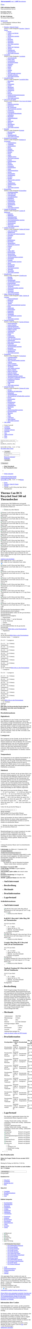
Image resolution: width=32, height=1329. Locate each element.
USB (9, 383)
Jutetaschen (11, 332)
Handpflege (11, 198)
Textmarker (11, 291)
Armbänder (11, 144)
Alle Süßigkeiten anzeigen (15, 315)
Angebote (7, 426)
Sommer (10, 70)
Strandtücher (11, 266)
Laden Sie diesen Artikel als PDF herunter (15, 1033)
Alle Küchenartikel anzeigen (15, 410)
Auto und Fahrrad (12, 231)
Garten (9, 247)
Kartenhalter (11, 84)
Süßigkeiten (11, 308)
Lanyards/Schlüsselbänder (15, 113)
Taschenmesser (12, 223)
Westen (9, 186)
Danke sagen (11, 59)
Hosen (9, 153)
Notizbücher (11, 90)
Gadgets (10, 362)
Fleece (9, 147)
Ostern (9, 68)
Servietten (10, 302)
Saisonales (10, 64)
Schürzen (6, 1218)
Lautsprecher (11, 380)
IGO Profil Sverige (13, 1250)
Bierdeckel (10, 300)
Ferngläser (10, 235)
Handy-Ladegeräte (13, 371)
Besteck (10, 400)
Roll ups (10, 93)
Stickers (10, 122)
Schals (9, 169)
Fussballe (10, 260)
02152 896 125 (5, 479)
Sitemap (6, 1273)
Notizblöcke (11, 88)
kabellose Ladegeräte (13, 374)
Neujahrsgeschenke (13, 62)
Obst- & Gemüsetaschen (14, 339)
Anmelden (7, 451)
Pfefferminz (11, 312)
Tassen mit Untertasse (13, 47)
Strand (9, 263)
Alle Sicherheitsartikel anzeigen (16, 220)
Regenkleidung (12, 167)
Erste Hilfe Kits (12, 193)
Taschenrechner (12, 96)
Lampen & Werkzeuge (10, 209)
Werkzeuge (11, 224)
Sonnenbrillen (11, 173)
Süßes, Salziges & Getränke (11, 294)
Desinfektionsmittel (13, 192)
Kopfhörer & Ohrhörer (14, 379)
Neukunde (7, 458)
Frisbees (10, 246)
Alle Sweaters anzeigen (14, 180)
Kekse (9, 306)
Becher (9, 31)
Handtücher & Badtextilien (15, 391)
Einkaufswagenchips (13, 104)
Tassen (9, 45)
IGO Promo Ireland (13, 1256)
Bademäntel (11, 393)
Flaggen (10, 237)
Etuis (9, 82)
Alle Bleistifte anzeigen (14, 281)
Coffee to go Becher (13, 33)
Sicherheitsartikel (12, 217)
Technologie (7, 354)
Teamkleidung (11, 183)
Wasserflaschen (12, 51)
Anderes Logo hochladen (7, 559)
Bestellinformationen (9, 1193)
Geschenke (7, 54)
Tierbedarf (10, 269)
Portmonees (11, 166)
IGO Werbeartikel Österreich (15, 1245)
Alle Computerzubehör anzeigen (16, 360)
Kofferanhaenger (12, 345)
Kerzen (9, 397)
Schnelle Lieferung (13, 75)
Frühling (10, 65)
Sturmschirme (11, 254)
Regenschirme (11, 252)
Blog (5, 436)
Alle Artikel (7, 422)
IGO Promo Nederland (14, 1264)
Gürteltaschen (11, 331)
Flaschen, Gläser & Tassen (11, 27)
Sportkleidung (11, 175)
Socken (10, 172)
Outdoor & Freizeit (9, 227)
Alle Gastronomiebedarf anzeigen (17, 305)
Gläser (9, 38)
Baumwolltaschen (12, 323)
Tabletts (10, 303)
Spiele (9, 119)
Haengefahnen (11, 243)
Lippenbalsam (11, 201)
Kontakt (6, 1194)
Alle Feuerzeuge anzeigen (15, 109)
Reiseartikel (11, 343)
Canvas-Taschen (12, 325)
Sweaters (10, 176)
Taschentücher (11, 204)
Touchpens (10, 286)
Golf (9, 249)
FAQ (5, 437)
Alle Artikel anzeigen (13, 53)
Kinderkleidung (12, 161)
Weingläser (10, 42)
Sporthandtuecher (12, 394)
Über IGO (7, 1180)
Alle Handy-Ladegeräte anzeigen (16, 377)
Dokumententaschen (13, 326)
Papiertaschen (11, 340)
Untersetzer (11, 417)
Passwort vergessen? (9, 457)
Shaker (9, 34)
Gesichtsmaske (12, 195)
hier (22, 1324)
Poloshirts (10, 164)
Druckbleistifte (11, 280)
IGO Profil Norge (12, 1262)
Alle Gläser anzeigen (13, 44)
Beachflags (10, 241)
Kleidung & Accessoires (10, 138)
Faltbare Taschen (12, 329)
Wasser (9, 317)
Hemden (10, 152)
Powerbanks (11, 382)
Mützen (10, 163)
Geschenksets (11, 61)
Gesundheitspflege (12, 197)
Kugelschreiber (12, 283)
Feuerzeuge (11, 105)
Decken (10, 390)
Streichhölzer (11, 124)
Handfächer (11, 150)
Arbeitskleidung (12, 143)
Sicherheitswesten (12, 218)
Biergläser (10, 39)
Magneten (10, 413)
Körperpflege (7, 189)
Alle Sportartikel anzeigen (15, 261)
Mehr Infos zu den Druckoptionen (17, 629)
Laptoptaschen (11, 337)
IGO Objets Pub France (14, 1253)
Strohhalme (11, 407)
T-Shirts (10, 181)
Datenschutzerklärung (10, 1268)
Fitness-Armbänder (13, 365)
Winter (9, 71)
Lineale (10, 85)
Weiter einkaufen (8, 473)
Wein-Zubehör (11, 419)
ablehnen (3, 1327)
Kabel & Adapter (12, 373)
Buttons (10, 102)
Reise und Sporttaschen (14, 342)
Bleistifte (10, 277)
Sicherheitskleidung (13, 170)
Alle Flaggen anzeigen (14, 244)
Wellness (10, 206)
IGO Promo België (13, 1247)
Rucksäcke (10, 348)
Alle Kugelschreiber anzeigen (15, 288)
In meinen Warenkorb (6, 851)
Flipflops (10, 149)
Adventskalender (12, 58)
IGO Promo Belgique (13, 1248)
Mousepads (11, 87)
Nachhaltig (7, 428)
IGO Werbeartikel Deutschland (12, 1244)
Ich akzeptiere (9, 1327)
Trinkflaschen (11, 50)
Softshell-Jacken (12, 156)
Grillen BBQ (11, 251)
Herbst (9, 67)
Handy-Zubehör (12, 369)
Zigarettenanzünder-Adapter (15, 376)
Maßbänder (11, 215)
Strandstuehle (11, 264)
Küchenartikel (11, 399)
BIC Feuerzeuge (12, 107)
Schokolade (11, 314)
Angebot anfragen (5, 860)
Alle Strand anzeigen (13, 268)
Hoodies (10, 178)
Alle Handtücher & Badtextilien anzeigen (19, 396)
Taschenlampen (12, 221)
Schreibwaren (8, 274)
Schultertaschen (12, 349)
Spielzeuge (10, 121)
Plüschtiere (10, 116)
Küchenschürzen (12, 411)
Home (5, 482)
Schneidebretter (12, 405)
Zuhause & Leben (9, 386)
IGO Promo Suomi (13, 1258)
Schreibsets (11, 289)
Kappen (10, 159)
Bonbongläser (11, 309)
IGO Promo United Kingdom (15, 1261)
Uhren (9, 416)
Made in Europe (8, 434)
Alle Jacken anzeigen (13, 158)
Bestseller (7, 431)
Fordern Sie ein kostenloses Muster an (10, 852)
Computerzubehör (12, 357)
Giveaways (11, 110)
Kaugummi (11, 311)
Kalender (6, 129)
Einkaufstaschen (8, 1222)
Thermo (10, 48)
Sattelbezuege (11, 232)
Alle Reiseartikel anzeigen (15, 346)
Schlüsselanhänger (12, 118)
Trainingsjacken (12, 184)
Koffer (9, 334)
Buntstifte (10, 278)
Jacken (9, 155)
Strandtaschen (11, 351)
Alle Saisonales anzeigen (14, 73)
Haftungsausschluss (9, 1270)
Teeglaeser (10, 41)
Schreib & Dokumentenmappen (16, 95)
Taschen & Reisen (9, 320)
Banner (9, 238)
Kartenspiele (11, 112)
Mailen (22, 479)
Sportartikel (11, 258)
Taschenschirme (12, 255)
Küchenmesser (11, 402)
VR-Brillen (11, 366)
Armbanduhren (12, 146)
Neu (5, 433)
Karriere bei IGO (8, 1183)
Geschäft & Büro (8, 78)
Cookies (6, 1271)
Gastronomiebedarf (13, 298)
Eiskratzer (10, 214)
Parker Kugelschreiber (14, 285)
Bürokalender (11, 132)
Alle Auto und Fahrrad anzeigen (16, 234)
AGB (5, 1267)
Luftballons (11, 115)
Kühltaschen (11, 335)
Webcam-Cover (12, 359)
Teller (9, 414)
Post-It (9, 92)
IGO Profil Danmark (13, 1251)
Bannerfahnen (11, 240)
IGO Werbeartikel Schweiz (15, 1259)
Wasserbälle (11, 271)
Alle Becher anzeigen (13, 36)
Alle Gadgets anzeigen (14, 368)
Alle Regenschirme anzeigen (15, 257)
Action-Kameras (12, 363)
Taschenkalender (12, 135)
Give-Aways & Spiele (10, 99)
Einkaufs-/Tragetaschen (14, 328)
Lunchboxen (11, 403)
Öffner (9, 408)
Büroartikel (11, 81)
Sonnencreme (11, 203)
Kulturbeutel (11, 200)
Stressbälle (10, 126)
